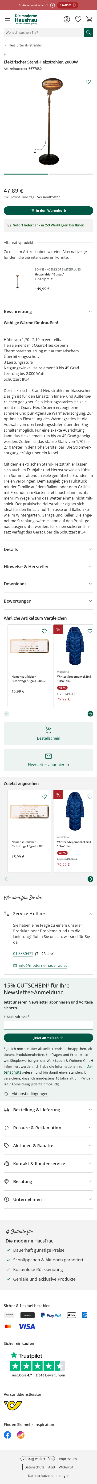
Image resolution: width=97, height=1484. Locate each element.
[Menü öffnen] (7, 19)
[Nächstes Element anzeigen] (90, 714)
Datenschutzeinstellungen (48, 1475)
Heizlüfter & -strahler (25, 45)
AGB (51, 1467)
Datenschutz (34, 1467)
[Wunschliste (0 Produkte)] (78, 19)
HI (6, 54)
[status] (43, 32)
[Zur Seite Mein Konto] (67, 19)
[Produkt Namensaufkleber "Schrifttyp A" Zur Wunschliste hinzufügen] (44, 631)
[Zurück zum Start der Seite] (92, 1451)
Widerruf (66, 1467)
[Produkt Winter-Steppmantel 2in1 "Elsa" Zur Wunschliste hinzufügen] (90, 631)
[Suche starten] (88, 32)
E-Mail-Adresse (16, 1016)
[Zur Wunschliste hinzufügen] (88, 82)
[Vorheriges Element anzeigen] (6, 714)
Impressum (68, 1458)
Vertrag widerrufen (38, 1458)
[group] (48, 121)
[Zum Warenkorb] (89, 19)
